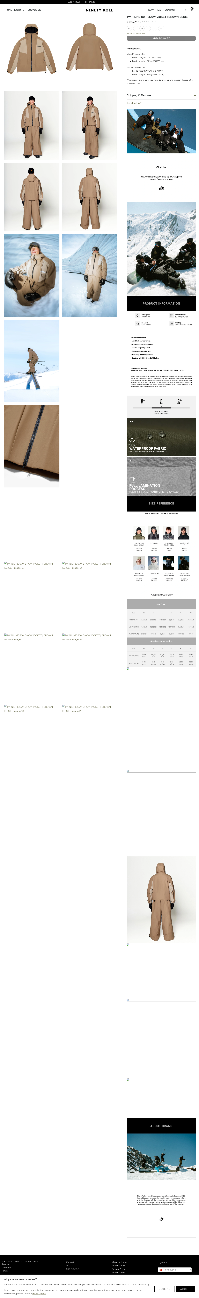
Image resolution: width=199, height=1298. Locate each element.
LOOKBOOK (34, 10)
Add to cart (161, 38)
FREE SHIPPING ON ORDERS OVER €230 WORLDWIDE (99, 2)
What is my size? (136, 34)
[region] (99, 1286)
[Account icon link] (186, 10)
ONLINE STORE (15, 10)
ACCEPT (185, 1289)
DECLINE (165, 1289)
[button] (179, 10)
